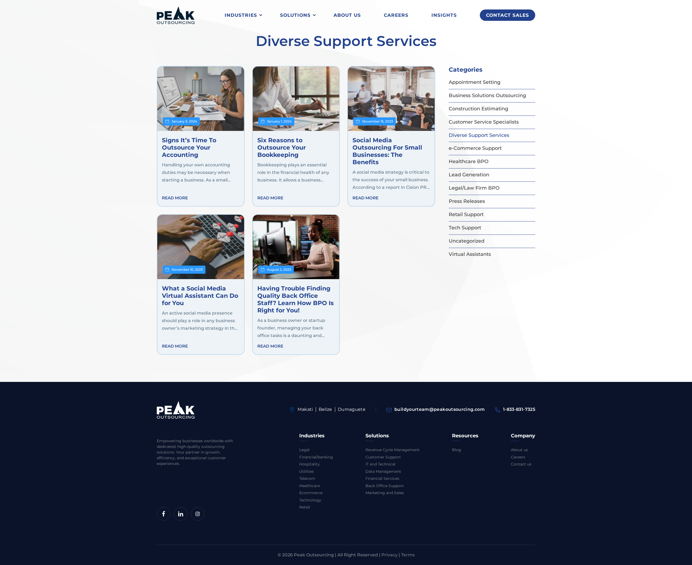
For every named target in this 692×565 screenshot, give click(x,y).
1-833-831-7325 (519, 409)
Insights (444, 15)
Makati (305, 409)
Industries (241, 15)
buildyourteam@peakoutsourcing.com (439, 409)
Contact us (521, 464)
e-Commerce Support (475, 148)
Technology (310, 500)
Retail (304, 507)
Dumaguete (351, 409)
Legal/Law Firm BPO (474, 188)
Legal (304, 449)
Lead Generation (469, 175)
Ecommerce (310, 492)
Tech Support (465, 228)
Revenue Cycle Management (392, 449)
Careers (396, 15)
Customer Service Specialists (484, 122)
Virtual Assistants (470, 254)
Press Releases (467, 201)
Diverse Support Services (479, 135)
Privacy (389, 554)
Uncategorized (466, 241)
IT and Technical (380, 464)
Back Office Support (384, 485)
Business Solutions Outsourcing (487, 95)
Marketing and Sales (384, 492)
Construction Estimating (478, 109)
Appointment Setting (474, 82)
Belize (325, 409)
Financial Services (382, 478)
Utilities (306, 471)
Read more (175, 197)
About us (347, 15)
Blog (456, 449)
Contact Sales (507, 15)
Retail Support (466, 214)
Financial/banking (316, 457)
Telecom (307, 478)
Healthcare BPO (468, 161)
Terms (408, 554)
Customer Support (383, 457)
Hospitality (309, 464)
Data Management (383, 471)
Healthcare (309, 485)
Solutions (295, 15)
